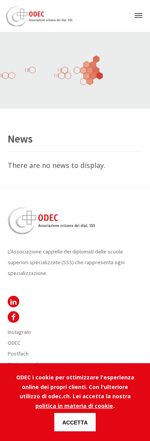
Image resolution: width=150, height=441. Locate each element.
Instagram (19, 332)
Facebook (13, 317)
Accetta (75, 422)
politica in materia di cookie (74, 405)
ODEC (13, 301)
